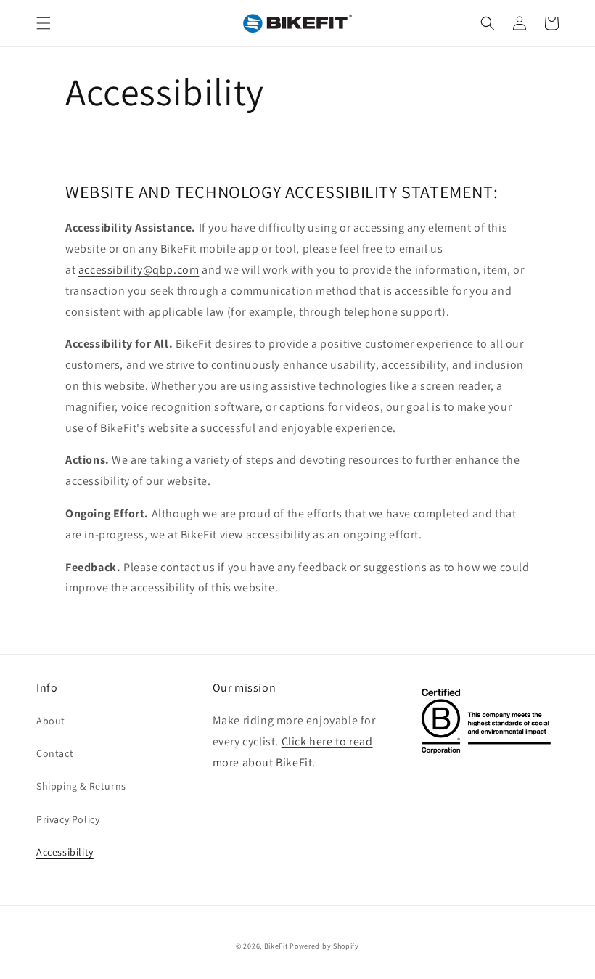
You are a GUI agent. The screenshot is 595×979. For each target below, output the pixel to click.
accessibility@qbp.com (139, 269)
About (50, 720)
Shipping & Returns (81, 785)
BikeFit (276, 946)
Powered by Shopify (324, 946)
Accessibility (65, 852)
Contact (54, 753)
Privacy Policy (67, 819)
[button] (44, 23)
